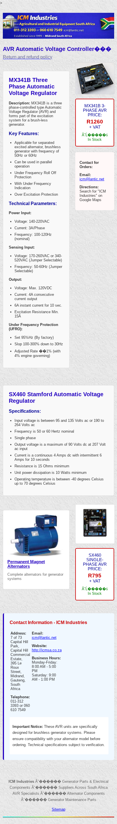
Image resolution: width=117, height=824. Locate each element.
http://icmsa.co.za (47, 650)
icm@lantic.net (92, 179)
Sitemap (58, 809)
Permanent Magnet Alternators (26, 564)
